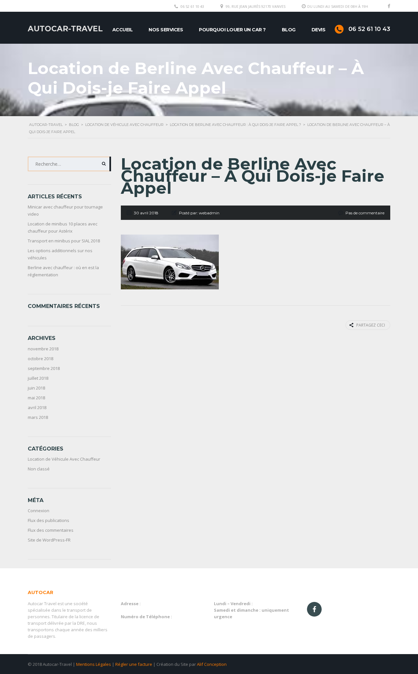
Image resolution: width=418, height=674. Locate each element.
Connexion (38, 510)
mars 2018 (38, 417)
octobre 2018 (40, 358)
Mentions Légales (93, 664)
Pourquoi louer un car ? (232, 30)
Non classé (39, 469)
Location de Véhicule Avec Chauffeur (64, 459)
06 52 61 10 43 (192, 6)
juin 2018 (36, 388)
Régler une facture (133, 664)
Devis (319, 30)
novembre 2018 (43, 349)
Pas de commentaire (365, 212)
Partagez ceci (370, 325)
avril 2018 (37, 407)
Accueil (122, 30)
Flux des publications (48, 520)
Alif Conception (212, 664)
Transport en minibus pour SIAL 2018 (64, 241)
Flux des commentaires (50, 530)
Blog (289, 30)
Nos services (166, 30)
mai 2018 (36, 398)
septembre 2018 (44, 368)
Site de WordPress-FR (49, 540)
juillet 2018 (38, 378)
